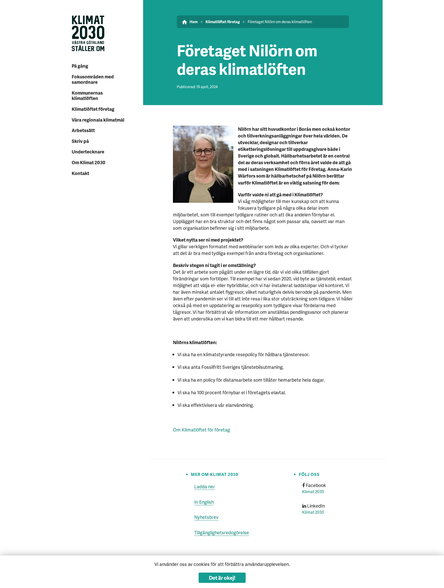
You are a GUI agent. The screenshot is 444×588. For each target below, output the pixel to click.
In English (204, 502)
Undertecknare (88, 151)
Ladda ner (204, 486)
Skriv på (80, 141)
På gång (80, 65)
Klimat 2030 (313, 491)
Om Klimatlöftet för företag (201, 429)
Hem (194, 21)
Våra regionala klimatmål (98, 119)
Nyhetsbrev (206, 517)
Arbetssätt (83, 130)
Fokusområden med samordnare (93, 79)
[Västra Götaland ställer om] (100, 34)
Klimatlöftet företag (93, 109)
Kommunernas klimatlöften (87, 95)
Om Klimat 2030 (88, 162)
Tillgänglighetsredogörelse (221, 532)
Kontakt (80, 173)
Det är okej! (222, 577)
